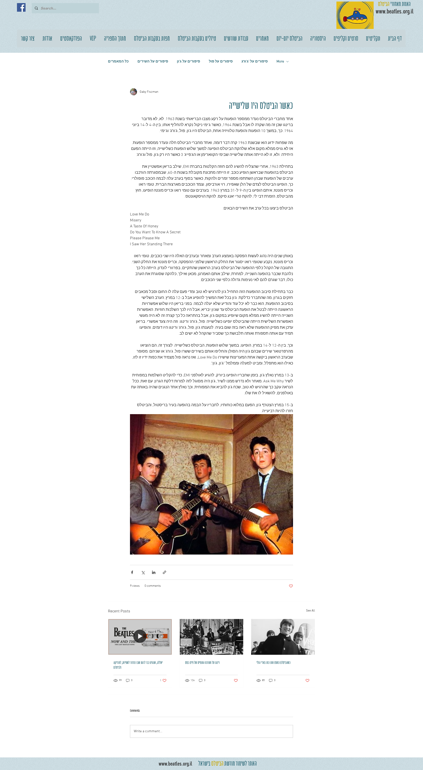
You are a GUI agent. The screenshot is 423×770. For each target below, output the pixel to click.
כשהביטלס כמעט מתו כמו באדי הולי (273, 662)
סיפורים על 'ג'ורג (254, 61)
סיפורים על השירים (152, 61)
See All (310, 611)
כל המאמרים (118, 61)
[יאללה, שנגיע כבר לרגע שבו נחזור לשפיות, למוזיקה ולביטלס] (140, 637)
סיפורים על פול (221, 61)
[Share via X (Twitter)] (143, 572)
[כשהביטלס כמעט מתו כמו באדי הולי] (283, 637)
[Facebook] (21, 7)
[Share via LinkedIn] (154, 572)
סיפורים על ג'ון (188, 61)
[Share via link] (164, 572)
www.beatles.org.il (175, 764)
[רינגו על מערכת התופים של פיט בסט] (211, 637)
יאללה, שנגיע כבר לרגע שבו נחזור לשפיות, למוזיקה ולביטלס (138, 665)
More (280, 61)
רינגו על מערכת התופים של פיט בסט (202, 662)
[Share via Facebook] (132, 572)
